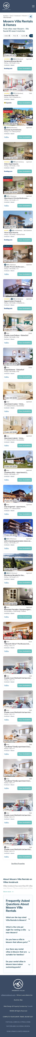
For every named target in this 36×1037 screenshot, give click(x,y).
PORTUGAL (9, 1022)
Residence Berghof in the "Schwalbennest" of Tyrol (14, 576)
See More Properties (18, 863)
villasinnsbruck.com (8, 995)
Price (14, 35)
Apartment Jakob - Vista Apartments (13, 439)
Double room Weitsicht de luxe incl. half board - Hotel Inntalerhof (17, 679)
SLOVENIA (20, 1026)
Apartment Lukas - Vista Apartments (13, 405)
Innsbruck (6, 65)
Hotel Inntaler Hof (11, 95)
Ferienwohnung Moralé (13, 61)
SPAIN (28, 1022)
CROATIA (27, 1026)
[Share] (31, 16)
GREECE (16, 1022)
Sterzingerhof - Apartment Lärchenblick (14, 507)
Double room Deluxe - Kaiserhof (16, 335)
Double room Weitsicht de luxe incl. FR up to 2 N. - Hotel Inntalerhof (17, 816)
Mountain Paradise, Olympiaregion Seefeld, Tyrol (17, 610)
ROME (9, 1031)
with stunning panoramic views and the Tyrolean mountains (17, 542)
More (32, 35)
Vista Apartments (11, 233)
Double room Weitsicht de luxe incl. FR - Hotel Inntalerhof (17, 850)
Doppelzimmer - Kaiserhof (14, 370)
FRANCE (14, 1031)
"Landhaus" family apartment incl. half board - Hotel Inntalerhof (17, 782)
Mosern (12, 65)
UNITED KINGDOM (23, 1031)
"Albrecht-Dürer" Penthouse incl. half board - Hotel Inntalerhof (16, 645)
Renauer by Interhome (12, 130)
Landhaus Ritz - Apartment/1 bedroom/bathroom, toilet (15, 473)
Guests (23, 35)
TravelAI (29, 1006)
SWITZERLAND (11, 1026)
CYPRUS (23, 1022)
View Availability (24, 68)
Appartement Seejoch (12, 301)
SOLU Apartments (11, 164)
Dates (6, 35)
